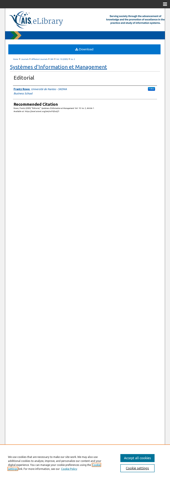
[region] (85, 462)
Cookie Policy (69, 468)
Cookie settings (137, 468)
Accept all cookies (137, 458)
